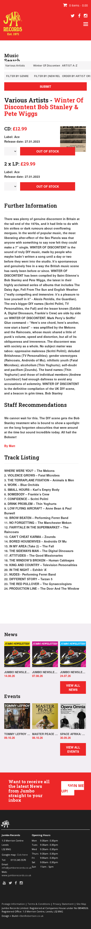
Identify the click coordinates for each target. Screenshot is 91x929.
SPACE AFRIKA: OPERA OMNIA (73, 734)
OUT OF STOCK (47, 151)
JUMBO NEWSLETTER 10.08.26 (17, 672)
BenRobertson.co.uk (31, 915)
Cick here (22, 854)
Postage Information (13, 903)
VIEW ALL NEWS (73, 687)
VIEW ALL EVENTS (73, 749)
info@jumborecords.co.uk (17, 867)
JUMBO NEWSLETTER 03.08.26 (45, 672)
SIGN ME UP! (72, 788)
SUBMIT (45, 86)
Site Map (81, 903)
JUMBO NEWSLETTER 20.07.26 (73, 672)
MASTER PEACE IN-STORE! (45, 734)
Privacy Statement (63, 903)
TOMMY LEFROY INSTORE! (17, 734)
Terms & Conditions (39, 903)
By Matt (9, 446)
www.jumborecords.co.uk (16, 875)
